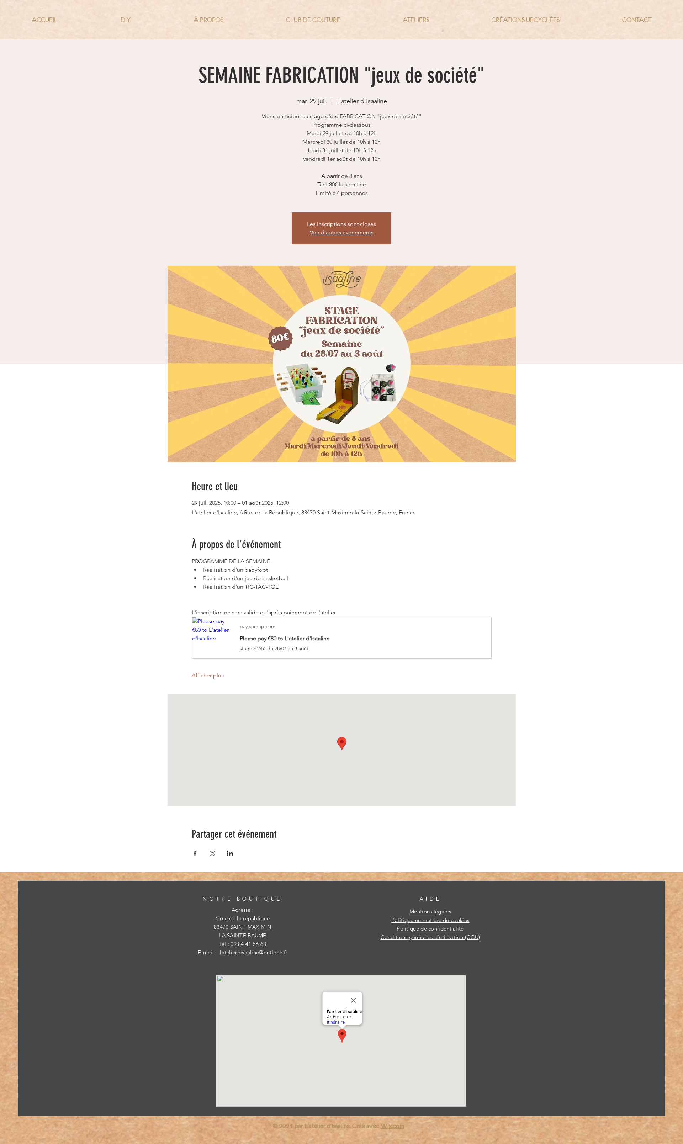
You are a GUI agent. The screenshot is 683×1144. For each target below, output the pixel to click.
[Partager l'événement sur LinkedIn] (230, 853)
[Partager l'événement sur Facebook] (195, 853)
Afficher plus (208, 675)
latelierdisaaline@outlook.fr (253, 952)
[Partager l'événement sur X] (212, 853)
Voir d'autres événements (342, 232)
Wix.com (392, 1125)
